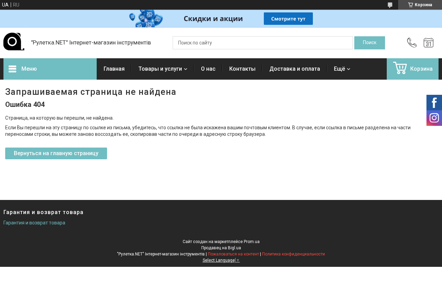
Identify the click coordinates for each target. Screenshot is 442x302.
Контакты (242, 69)
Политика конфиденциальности (293, 254)
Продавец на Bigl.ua (221, 247)
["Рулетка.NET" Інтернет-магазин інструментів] (14, 43)
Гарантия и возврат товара (34, 222)
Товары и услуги (160, 69)
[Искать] (369, 42)
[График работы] (428, 43)
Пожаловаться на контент (233, 254)
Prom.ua (252, 241)
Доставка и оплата (294, 69)
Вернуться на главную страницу (56, 153)
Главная (114, 69)
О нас (208, 69)
